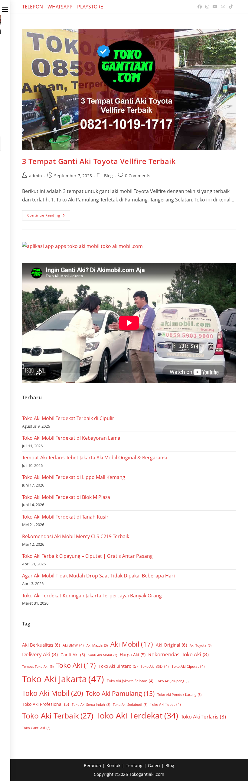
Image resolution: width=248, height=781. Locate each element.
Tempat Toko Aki (38, 666)
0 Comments (137, 175)
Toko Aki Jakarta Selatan (130, 680)
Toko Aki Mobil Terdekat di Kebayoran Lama (71, 438)
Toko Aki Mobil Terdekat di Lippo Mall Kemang (73, 477)
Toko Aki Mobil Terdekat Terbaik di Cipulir (68, 418)
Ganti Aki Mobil (102, 655)
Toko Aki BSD (154, 666)
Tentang (134, 765)
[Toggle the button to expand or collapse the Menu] (5, 8)
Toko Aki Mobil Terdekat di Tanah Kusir (65, 516)
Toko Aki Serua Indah (91, 704)
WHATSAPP (60, 6)
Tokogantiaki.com (146, 774)
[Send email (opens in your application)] (223, 7)
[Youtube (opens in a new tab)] (215, 7)
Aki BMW (73, 645)
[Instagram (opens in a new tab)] (207, 7)
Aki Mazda (97, 645)
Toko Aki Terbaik (57, 715)
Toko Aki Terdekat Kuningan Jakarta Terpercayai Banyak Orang (92, 595)
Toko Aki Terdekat (137, 715)
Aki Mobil (131, 643)
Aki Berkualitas (41, 645)
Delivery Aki (40, 654)
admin (35, 175)
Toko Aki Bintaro (118, 666)
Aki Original (171, 645)
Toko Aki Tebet (165, 704)
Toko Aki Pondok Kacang (179, 695)
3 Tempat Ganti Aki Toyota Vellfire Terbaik (99, 161)
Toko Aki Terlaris (203, 716)
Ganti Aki (72, 654)
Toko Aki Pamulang (120, 693)
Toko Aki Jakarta (63, 679)
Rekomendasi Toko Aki (178, 654)
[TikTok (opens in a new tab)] (230, 7)
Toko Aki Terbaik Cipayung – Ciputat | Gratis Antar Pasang (87, 556)
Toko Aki (76, 665)
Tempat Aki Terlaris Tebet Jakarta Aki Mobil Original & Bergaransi (94, 457)
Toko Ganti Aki (36, 728)
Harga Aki (132, 654)
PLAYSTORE (90, 6)
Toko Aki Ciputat (188, 666)
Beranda (92, 765)
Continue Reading (48, 213)
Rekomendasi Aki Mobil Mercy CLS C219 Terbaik (75, 536)
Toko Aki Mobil (52, 693)
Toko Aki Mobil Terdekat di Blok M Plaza (66, 497)
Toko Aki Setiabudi (130, 704)
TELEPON (32, 6)
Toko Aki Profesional (45, 704)
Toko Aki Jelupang (172, 681)
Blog (108, 175)
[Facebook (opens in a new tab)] (200, 7)
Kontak (113, 765)
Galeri (154, 765)
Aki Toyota (200, 645)
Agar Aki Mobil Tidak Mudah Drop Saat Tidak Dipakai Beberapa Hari (98, 575)
